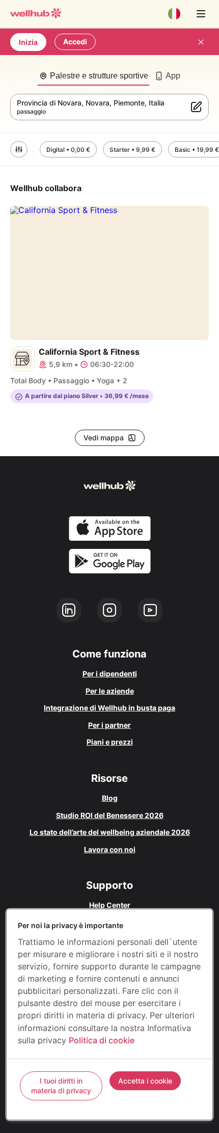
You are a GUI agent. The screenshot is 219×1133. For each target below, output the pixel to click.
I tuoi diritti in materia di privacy (61, 1085)
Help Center (109, 905)
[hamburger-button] (201, 14)
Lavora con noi (109, 849)
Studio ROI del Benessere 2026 (109, 815)
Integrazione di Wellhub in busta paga (109, 707)
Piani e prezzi (110, 741)
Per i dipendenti (110, 673)
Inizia (28, 42)
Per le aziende (110, 691)
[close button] (201, 42)
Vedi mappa (104, 437)
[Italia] (174, 14)
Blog (110, 798)
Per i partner (109, 725)
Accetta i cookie (145, 1080)
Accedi (75, 41)
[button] (19, 149)
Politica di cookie (101, 1040)
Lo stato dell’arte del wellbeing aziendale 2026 (110, 832)
